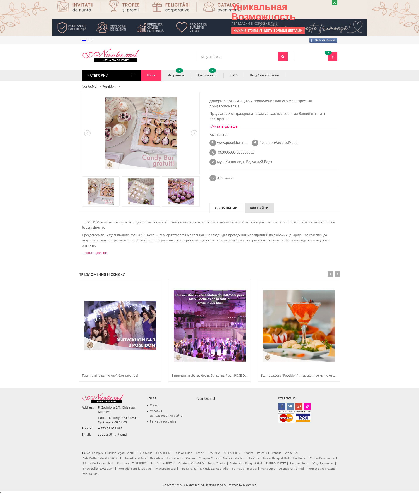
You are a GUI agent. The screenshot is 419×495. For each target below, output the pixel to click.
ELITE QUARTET (276, 463)
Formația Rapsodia (244, 469)
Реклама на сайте (163, 421)
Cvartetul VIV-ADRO (191, 463)
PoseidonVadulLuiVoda (278, 142)
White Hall (291, 453)
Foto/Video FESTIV (162, 463)
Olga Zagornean (323, 463)
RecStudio (299, 458)
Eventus (276, 453)
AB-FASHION (232, 453)
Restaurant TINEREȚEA (131, 463)
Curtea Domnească (322, 458)
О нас (154, 405)
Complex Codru (209, 458)
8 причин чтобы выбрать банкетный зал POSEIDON (211, 375)
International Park (134, 458)
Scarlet (248, 453)
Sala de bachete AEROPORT (101, 458)
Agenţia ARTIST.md (291, 469)
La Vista (254, 458)
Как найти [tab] (259, 208)
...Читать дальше (223, 126)
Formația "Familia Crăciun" (135, 469)
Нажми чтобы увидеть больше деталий (268, 30)
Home (151, 75)
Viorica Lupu (91, 474)
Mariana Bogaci (166, 469)
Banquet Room (299, 463)
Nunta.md (205, 398)
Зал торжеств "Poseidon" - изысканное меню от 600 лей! (303, 375)
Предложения (207, 73)
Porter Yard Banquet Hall (246, 463)
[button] (89, 40)
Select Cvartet (217, 463)
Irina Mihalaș (188, 469)
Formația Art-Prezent (321, 469)
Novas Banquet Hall (276, 458)
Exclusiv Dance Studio (214, 469)
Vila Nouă (146, 453)
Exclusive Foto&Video (181, 458)
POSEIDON (163, 453)
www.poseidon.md (232, 142)
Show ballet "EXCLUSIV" (98, 469)
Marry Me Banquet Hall (98, 463)
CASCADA (214, 453)
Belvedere (156, 458)
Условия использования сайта (166, 413)
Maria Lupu (268, 469)
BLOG (234, 75)
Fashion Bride (183, 453)
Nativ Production (234, 458)
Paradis (262, 453)
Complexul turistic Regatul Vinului (114, 453)
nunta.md (89, 86)
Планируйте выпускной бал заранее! (110, 375)
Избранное (176, 73)
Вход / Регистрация (264, 75)
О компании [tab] (226, 208)
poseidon (109, 86)
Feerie (200, 453)
